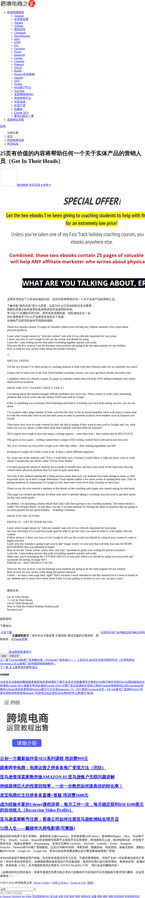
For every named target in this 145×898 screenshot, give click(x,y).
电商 (77, 896)
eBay (17, 39)
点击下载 (6, 632)
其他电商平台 (22, 97)
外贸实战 (19, 101)
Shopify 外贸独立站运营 (40, 692)
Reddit (18, 70)
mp (23, 896)
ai (1, 896)
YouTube (19, 90)
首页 (10, 136)
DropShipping (22, 35)
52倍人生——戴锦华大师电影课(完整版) (37, 828)
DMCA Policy (60, 882)
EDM (17, 42)
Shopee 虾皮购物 (24, 74)
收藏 (3, 656)
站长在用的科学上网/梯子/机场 (74, 692)
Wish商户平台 (22, 87)
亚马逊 (53, 896)
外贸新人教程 (92, 685)
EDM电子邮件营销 (108, 681)
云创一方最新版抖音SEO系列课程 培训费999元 (44, 758)
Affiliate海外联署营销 (19, 689)
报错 (90, 882)
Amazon (19, 15)
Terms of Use (77, 882)
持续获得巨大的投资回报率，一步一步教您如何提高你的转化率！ (61, 786)
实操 (60, 896)
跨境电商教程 (15, 12)
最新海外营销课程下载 (48, 681)
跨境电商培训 (15, 140)
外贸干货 (19, 105)
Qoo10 (18, 67)
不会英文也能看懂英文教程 (79, 681)
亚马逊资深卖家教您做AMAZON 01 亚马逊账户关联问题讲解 (57, 777)
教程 (71, 896)
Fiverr (17, 51)
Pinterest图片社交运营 (45, 689)
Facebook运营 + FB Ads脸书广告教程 (110, 689)
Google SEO (21, 112)
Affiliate (18, 25)
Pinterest (19, 64)
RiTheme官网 (19, 639)
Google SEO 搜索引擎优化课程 (27, 685)
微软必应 (19, 29)
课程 (105, 896)
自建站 (18, 109)
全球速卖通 (21, 19)
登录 (3, 126)
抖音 (66, 896)
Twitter (18, 84)
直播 (93, 896)
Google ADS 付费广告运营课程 (65, 685)
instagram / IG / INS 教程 (72, 689)
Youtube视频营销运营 (114, 685)
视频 (99, 896)
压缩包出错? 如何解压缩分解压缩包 (123, 632)
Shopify (18, 77)
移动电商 (23, 184)
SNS (16, 80)
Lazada (18, 58)
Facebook (19, 48)
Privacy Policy (42, 882)
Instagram (19, 54)
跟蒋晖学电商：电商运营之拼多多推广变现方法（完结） (53, 767)
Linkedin (19, 61)
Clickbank (20, 32)
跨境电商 (119, 896)
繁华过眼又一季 (24, 115)
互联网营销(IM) (23, 94)
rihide (28, 896)
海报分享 (14, 656)
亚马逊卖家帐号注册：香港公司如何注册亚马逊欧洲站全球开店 (59, 819)
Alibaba (18, 22)
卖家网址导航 (15, 119)
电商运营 (86, 896)
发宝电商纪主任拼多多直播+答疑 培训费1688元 (44, 795)
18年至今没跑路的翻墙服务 (17, 681)
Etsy (16, 45)
